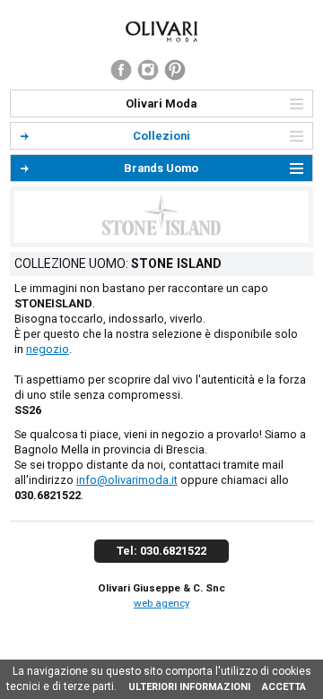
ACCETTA (284, 687)
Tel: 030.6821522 (161, 550)
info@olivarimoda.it (127, 480)
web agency (161, 603)
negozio (47, 349)
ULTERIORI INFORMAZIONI (189, 687)
